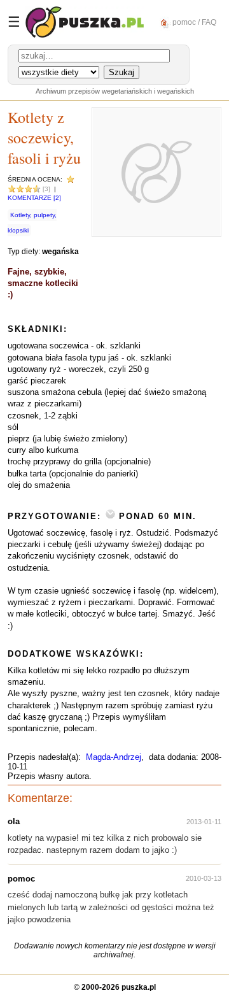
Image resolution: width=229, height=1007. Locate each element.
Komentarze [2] (34, 197)
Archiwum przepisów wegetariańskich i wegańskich (115, 91)
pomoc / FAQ (193, 21)
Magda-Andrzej (113, 757)
